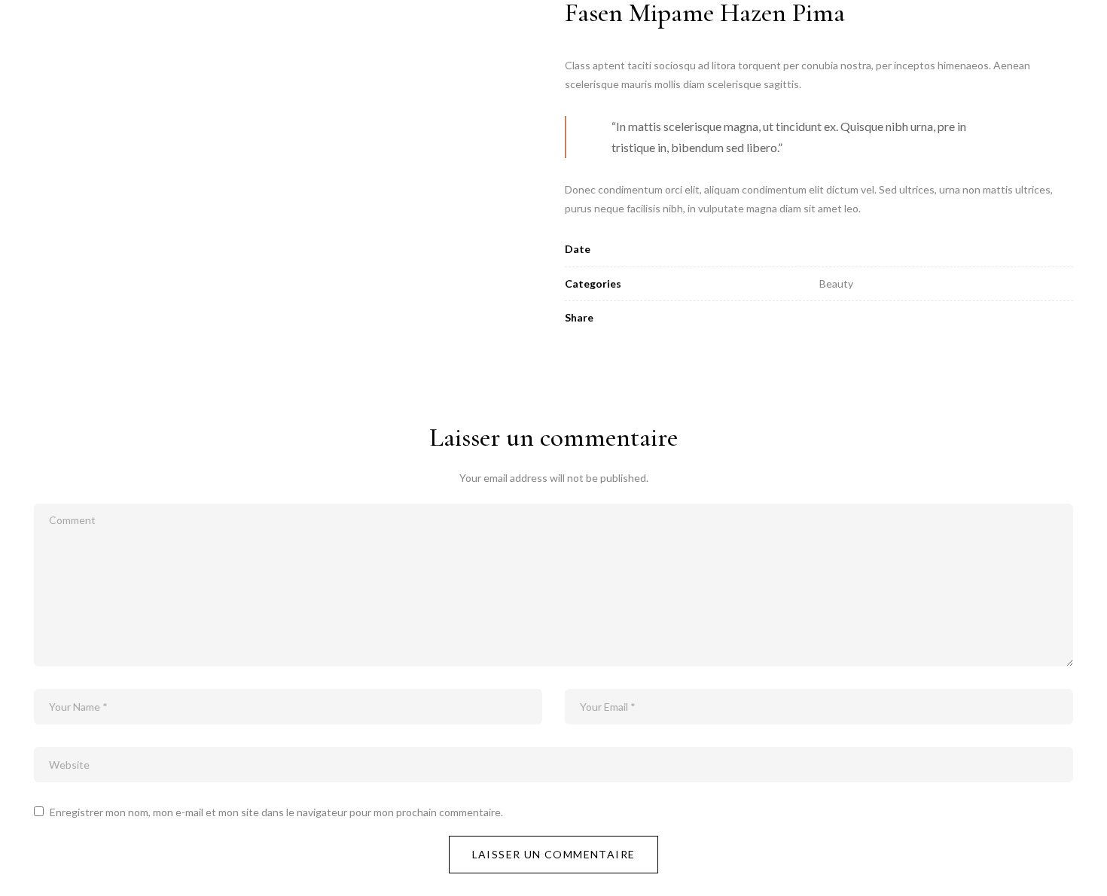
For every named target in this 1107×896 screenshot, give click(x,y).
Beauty (836, 283)
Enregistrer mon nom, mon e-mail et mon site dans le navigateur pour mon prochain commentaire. (276, 812)
